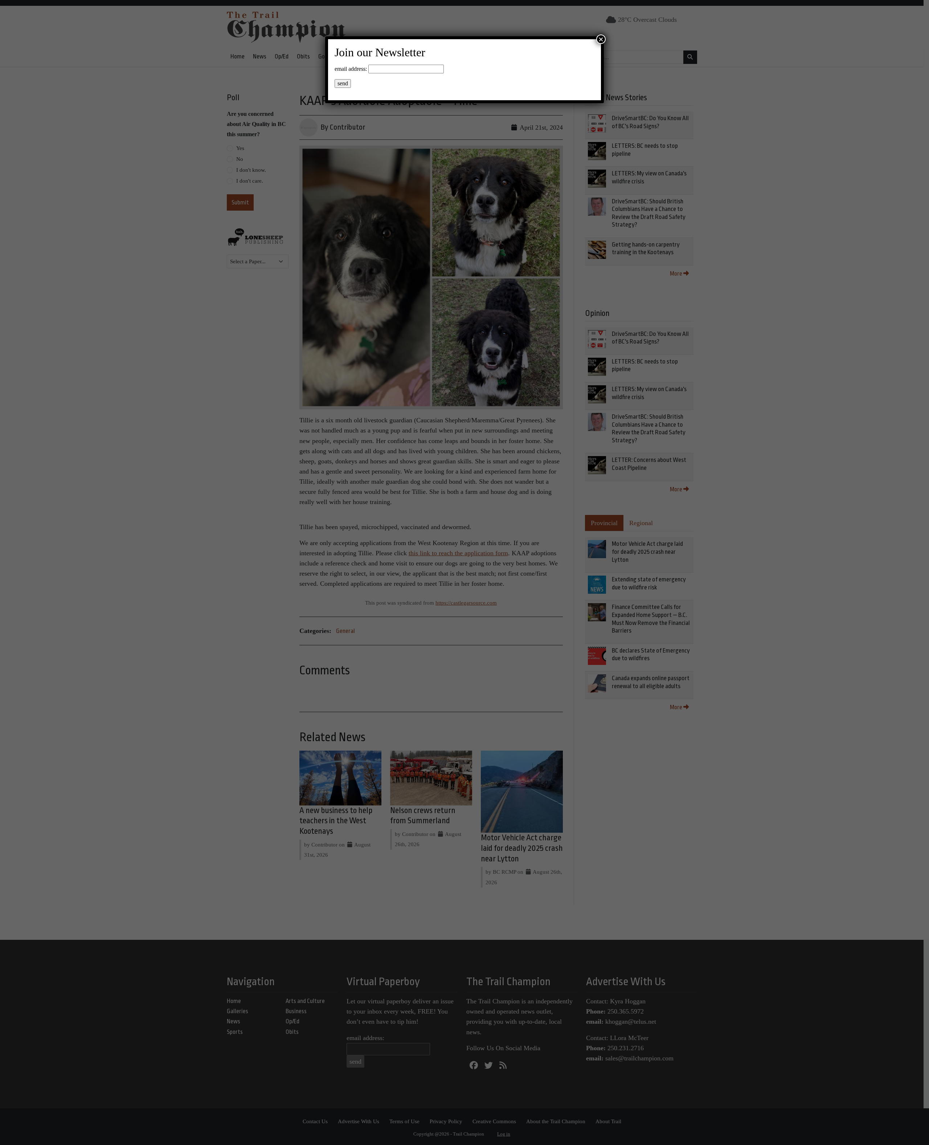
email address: (351, 69)
